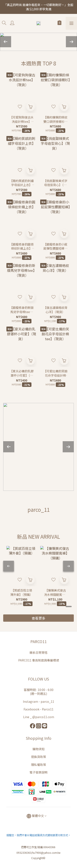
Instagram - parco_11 (38, 701)
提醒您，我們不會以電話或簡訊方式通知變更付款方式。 (38, 835)
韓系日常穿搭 (38, 652)
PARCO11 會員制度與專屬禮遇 (38, 660)
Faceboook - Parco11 (38, 709)
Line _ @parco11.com (38, 717)
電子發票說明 (38, 772)
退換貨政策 (38, 757)
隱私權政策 (38, 764)
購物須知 (38, 749)
